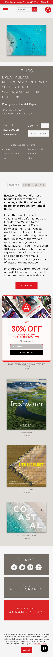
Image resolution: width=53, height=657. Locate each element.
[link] (26, 307)
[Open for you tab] (44, 648)
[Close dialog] (48, 298)
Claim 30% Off (26, 352)
